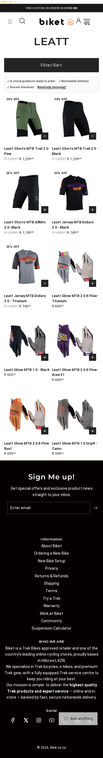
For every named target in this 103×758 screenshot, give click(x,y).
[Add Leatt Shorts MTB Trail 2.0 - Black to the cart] (92, 136)
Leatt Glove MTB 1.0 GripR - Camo (74, 446)
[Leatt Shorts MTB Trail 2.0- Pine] (27, 119)
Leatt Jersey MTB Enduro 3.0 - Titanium (25, 298)
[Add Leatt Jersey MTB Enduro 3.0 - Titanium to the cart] (44, 283)
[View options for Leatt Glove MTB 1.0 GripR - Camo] (92, 430)
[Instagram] (39, 720)
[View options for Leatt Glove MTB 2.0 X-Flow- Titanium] (92, 283)
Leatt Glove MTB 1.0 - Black (26, 370)
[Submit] (96, 508)
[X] (26, 720)
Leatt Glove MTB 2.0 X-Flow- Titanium (75, 298)
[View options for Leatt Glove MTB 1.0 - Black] (44, 357)
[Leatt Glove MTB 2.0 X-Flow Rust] (27, 413)
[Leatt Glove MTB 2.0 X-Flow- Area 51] (75, 340)
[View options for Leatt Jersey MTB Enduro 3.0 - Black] (92, 209)
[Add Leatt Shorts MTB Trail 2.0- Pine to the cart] (44, 136)
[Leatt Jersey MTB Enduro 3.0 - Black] (75, 192)
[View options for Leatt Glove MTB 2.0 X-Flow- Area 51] (92, 357)
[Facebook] (13, 720)
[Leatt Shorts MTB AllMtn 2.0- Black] (27, 192)
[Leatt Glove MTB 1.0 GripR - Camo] (75, 413)
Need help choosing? (51, 87)
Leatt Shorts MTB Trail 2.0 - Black (75, 151)
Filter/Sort (51, 65)
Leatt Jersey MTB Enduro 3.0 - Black (73, 224)
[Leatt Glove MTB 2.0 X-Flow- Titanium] (75, 266)
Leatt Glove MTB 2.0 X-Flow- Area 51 (75, 372)
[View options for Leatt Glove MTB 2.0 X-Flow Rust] (44, 430)
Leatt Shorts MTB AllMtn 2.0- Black (25, 224)
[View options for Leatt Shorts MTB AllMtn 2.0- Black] (44, 209)
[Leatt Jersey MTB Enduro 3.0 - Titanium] (27, 266)
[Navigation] (10, 21)
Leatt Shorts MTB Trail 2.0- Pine (26, 151)
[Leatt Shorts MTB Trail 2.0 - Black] (75, 119)
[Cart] (87, 22)
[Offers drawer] (70, 22)
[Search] (22, 21)
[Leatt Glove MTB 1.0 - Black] (27, 340)
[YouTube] (52, 720)
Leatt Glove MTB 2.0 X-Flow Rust (26, 446)
